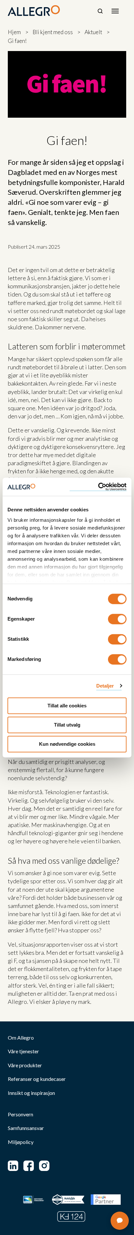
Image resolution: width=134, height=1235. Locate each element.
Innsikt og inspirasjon (31, 1093)
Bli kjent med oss (53, 32)
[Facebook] (28, 1166)
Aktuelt (93, 32)
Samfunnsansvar (26, 1128)
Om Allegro (21, 1038)
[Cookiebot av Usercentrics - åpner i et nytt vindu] (98, 486)
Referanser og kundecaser (37, 1079)
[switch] (117, 619)
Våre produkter (25, 1065)
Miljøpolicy (21, 1142)
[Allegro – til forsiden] (34, 10)
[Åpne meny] (115, 11)
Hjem (14, 32)
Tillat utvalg (67, 725)
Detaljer (105, 686)
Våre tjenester (23, 1051)
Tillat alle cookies (67, 705)
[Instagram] (44, 1166)
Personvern (20, 1114)
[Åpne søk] (100, 11)
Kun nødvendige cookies (67, 744)
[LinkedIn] (13, 1166)
